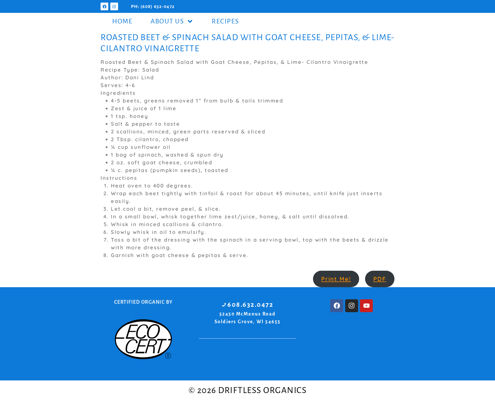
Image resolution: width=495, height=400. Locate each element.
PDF (379, 279)
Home (122, 21)
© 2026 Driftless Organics (247, 390)
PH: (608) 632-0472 (153, 6)
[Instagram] (114, 6)
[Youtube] (366, 305)
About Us (167, 21)
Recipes (225, 21)
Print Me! (336, 279)
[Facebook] (104, 6)
